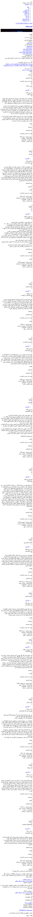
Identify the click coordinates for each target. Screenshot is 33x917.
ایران (31, 43)
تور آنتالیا (27, 13)
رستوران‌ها (29, 47)
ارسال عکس (18, 881)
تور (28, 8)
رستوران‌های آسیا (27, 49)
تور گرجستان (25, 19)
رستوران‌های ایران (27, 50)
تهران (28, 43)
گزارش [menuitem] (27, 90)
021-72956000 (22, 910)
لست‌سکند (29, 26)
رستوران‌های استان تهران (25, 52)
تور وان (27, 16)
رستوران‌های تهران (27, 53)
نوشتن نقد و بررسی (27, 69)
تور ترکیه (26, 14)
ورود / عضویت (28, 4)
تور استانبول (26, 11)
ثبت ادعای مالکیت (27, 879)
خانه (28, 7)
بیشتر (30, 151)
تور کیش (27, 10)
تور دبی (27, 17)
